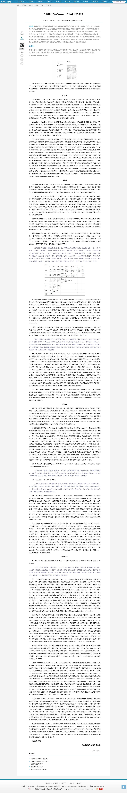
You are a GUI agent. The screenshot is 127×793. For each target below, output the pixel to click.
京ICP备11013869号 (83, 786)
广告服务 (55, 783)
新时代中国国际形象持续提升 (38, 769)
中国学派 (49, 1)
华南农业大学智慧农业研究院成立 (40, 761)
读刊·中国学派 (23, 5)
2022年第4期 (48, 5)
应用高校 (85, 1)
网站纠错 (71, 783)
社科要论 (31, 1)
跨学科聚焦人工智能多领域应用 (39, 758)
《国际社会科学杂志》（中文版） (36, 5)
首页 (18, 5)
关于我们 (48, 783)
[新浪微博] (21, 59)
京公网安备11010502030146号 (97, 786)
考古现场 (67, 1)
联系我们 (79, 783)
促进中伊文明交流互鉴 (37, 766)
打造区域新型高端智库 (37, 764)
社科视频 (40, 1)
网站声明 (63, 783)
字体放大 (22, 34)
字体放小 (22, 39)
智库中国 (76, 1)
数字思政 (58, 1)
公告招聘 (95, 1)
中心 (24, 1)
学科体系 (104, 1)
